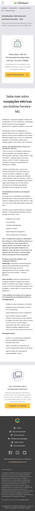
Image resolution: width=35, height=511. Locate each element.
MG (3, 10)
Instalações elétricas (25, 8)
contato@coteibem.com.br (17, 462)
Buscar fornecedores (15, 75)
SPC (10, 323)
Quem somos (19, 442)
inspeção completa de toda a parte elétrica (15, 201)
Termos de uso (19, 435)
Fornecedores (13, 8)
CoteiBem (4, 8)
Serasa (31, 320)
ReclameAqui (14, 309)
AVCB (18, 171)
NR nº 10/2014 (14, 160)
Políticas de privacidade (19, 439)
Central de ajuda (19, 446)
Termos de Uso (24, 500)
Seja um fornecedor (19, 432)
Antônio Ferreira (10, 10)
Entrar (19, 428)
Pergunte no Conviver (17, 406)
